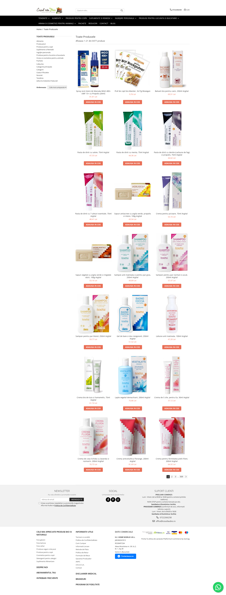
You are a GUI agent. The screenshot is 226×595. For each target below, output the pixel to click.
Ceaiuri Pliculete (42, 72)
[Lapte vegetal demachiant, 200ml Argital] (132, 375)
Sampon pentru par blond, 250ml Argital (93, 336)
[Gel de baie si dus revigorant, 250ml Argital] (132, 314)
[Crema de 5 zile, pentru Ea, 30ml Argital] (172, 375)
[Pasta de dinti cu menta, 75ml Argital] (132, 130)
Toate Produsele (51, 29)
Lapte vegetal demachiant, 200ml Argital (132, 397)
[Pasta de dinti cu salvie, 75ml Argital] (93, 130)
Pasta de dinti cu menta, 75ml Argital (132, 152)
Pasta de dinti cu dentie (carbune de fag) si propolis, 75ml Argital (172, 153)
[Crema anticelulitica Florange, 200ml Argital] (132, 436)
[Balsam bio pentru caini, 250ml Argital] (172, 69)
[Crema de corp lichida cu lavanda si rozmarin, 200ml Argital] (93, 436)
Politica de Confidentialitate (65, 505)
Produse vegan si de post (46, 549)
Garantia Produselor (83, 558)
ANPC (78, 561)
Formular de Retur (83, 555)
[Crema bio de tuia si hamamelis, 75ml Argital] (93, 375)
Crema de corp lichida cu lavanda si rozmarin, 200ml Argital (93, 459)
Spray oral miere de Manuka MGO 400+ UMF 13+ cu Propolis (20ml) (93, 92)
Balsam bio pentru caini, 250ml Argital (172, 91)
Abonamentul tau (46, 572)
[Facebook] (108, 499)
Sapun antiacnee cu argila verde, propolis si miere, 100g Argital (132, 214)
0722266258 (165, 517)
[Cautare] (121, 10)
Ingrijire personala (43, 52)
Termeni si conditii (83, 537)
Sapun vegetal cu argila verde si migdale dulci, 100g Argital (93, 276)
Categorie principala (44, 67)
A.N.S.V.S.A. (80, 565)
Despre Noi (42, 567)
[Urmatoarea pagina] (186, 476)
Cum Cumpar (81, 543)
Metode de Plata (82, 549)
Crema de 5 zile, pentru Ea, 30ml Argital (171, 397)
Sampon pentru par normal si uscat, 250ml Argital (172, 276)
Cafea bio (40, 64)
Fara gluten (40, 540)
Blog (113, 23)
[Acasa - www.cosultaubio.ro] (49, 10)
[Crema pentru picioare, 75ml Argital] (172, 191)
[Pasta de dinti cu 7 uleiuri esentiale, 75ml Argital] (93, 191)
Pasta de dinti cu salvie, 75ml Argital (93, 152)
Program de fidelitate (88, 584)
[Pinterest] (113, 499)
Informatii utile (84, 531)
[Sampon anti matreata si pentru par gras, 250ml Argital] (132, 252)
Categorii (39, 69)
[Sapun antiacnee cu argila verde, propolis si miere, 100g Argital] (132, 191)
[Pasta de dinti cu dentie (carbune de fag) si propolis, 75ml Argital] (172, 130)
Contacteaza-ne (127, 556)
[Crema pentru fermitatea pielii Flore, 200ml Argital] (172, 436)
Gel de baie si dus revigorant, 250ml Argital (132, 337)
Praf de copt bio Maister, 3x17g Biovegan (132, 91)
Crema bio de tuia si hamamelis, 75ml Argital (93, 398)
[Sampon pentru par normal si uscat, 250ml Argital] (172, 252)
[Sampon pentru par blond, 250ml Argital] (93, 314)
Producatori (41, 44)
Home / (39, 29)
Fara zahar (40, 546)
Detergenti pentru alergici (46, 558)
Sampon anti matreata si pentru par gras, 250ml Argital (132, 276)
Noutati (39, 75)
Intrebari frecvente (47, 578)
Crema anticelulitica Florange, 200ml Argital (133, 459)
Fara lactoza (41, 543)
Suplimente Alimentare (45, 561)
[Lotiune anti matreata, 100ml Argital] (172, 314)
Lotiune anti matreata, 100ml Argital (172, 336)
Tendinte (39, 78)
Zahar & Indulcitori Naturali (47, 81)
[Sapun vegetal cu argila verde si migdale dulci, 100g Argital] (93, 253)
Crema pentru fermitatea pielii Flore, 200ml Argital (172, 459)
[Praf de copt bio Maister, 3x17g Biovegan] (132, 69)
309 (181, 476)
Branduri (81, 579)
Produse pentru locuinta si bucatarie (50, 55)
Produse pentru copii (44, 47)
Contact (79, 568)
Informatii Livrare (82, 546)
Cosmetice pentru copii (45, 555)
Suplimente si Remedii (45, 49)
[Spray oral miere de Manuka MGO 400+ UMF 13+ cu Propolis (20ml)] (93, 69)
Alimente (39, 41)
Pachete (39, 61)
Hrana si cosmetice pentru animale (49, 58)
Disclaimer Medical (86, 573)
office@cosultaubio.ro (165, 521)
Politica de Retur (82, 552)
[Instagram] (118, 499)
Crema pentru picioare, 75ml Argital (172, 213)
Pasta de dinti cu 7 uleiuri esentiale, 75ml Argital (93, 214)
